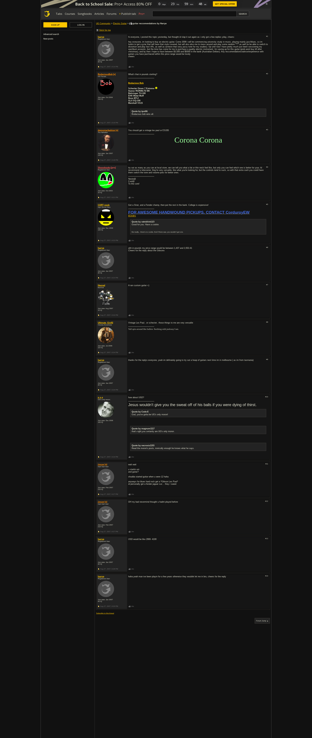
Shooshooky (104, 167)
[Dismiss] (266, 3)
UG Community (103, 23)
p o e (100, 397)
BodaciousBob (105, 74)
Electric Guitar (120, 23)
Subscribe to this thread (105, 613)
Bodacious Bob (136, 83)
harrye (101, 37)
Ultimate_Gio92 (105, 323)
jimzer (101, 464)
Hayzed (101, 285)
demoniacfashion (106, 130)
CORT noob (104, 205)
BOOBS (132, 216)
